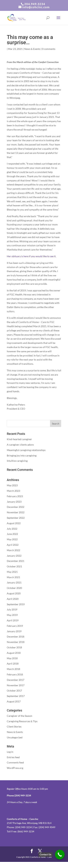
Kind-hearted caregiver (19, 439)
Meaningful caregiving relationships (26, 450)
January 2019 (14, 631)
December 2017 (15, 679)
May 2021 (12, 571)
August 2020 (14, 593)
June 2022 (12, 533)
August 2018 (14, 652)
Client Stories (14, 726)
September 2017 (16, 695)
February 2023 (15, 496)
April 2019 (12, 620)
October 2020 (14, 587)
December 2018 (15, 636)
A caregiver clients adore (20, 444)
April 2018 (12, 663)
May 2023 (12, 485)
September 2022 (16, 517)
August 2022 (14, 523)
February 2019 (15, 625)
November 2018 (15, 641)
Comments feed (15, 762)
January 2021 (14, 582)
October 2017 (14, 690)
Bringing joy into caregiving (21, 455)
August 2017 (14, 701)
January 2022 (14, 555)
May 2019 (12, 614)
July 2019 (12, 609)
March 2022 (13, 550)
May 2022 (12, 539)
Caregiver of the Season (19, 715)
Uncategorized (14, 737)
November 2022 (15, 512)
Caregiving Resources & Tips (22, 721)
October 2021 (14, 566)
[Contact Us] (60, 854)
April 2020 (12, 598)
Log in (10, 751)
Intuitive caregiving (17, 460)
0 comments (48, 48)
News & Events (32, 48)
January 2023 (14, 501)
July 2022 (12, 528)
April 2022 (12, 544)
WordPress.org (15, 767)
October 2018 (14, 647)
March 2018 (13, 668)
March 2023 (13, 490)
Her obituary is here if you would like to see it (31, 256)
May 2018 (12, 658)
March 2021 (13, 577)
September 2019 (16, 604)
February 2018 (15, 674)
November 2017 (15, 685)
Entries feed (13, 757)
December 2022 (15, 506)
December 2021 (15, 560)
